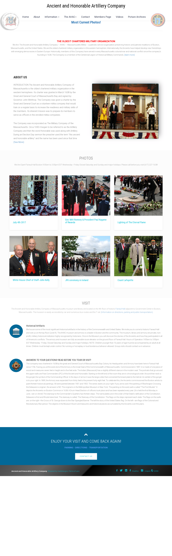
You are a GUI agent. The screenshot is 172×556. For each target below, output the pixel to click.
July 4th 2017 (19, 222)
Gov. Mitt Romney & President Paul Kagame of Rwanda (86, 221)
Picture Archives (137, 16)
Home (25, 16)
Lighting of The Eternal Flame (132, 222)
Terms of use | (74, 471)
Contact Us (86, 456)
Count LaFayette (125, 280)
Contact (85, 16)
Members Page (102, 16)
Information (51, 16)
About (37, 16)
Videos (119, 16)
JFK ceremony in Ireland (76, 280)
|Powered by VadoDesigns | (58, 471)
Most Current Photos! (86, 22)
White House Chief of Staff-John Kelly (31, 280)
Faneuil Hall (120, 310)
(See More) (18, 142)
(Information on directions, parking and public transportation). (127, 313)
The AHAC (69, 16)
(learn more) (129, 55)
